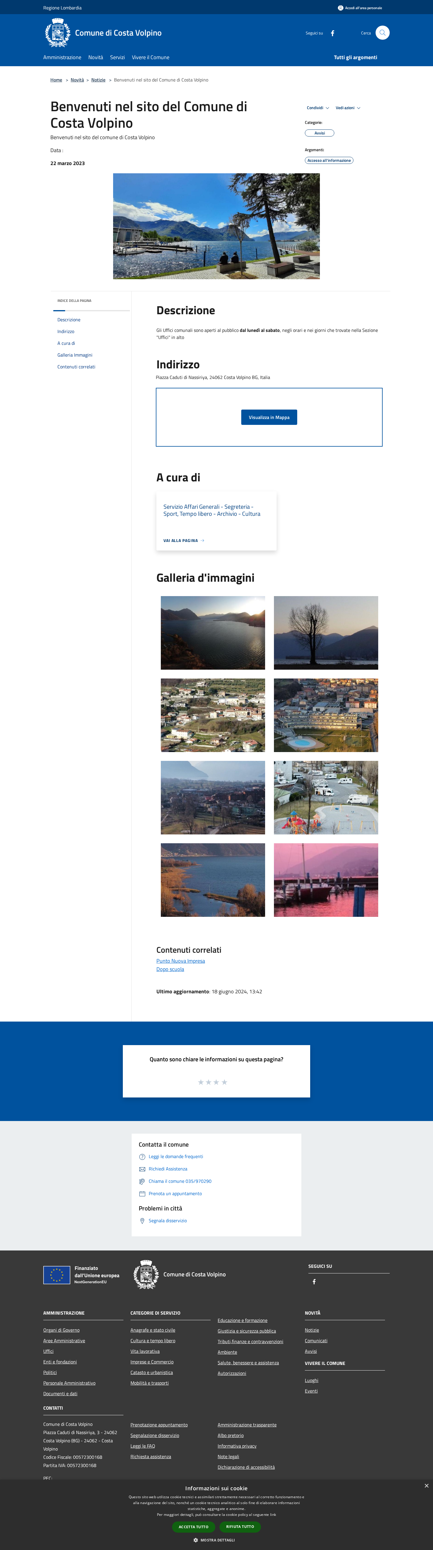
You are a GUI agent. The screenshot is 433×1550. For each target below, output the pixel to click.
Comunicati (316, 1340)
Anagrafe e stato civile (152, 1329)
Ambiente (227, 1352)
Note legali (228, 1456)
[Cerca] (383, 33)
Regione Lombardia (62, 7)
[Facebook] (330, 32)
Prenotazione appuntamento (159, 1424)
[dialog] (216, 1515)
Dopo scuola (170, 969)
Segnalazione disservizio (154, 1435)
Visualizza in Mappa (269, 417)
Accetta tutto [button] (194, 1526)
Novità (77, 79)
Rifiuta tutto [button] (240, 1526)
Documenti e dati (60, 1393)
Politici (50, 1372)
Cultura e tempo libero (152, 1340)
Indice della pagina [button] (74, 300)
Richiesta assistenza (150, 1456)
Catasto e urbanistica (151, 1372)
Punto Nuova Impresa (180, 961)
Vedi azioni (345, 107)
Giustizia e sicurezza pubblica (247, 1330)
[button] (216, 1540)
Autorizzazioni (232, 1373)
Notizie (98, 79)
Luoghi (311, 1380)
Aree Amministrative (64, 1340)
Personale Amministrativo (69, 1382)
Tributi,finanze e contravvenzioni (250, 1341)
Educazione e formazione (242, 1320)
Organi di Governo (61, 1329)
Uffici (48, 1351)
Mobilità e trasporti (149, 1382)
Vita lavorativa (145, 1351)
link (273, 1514)
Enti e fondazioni (60, 1361)
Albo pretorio (231, 1435)
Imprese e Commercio (151, 1361)
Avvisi (311, 1351)
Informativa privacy (237, 1445)
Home (56, 79)
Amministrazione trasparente (247, 1424)
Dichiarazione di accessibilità (246, 1467)
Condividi (315, 107)
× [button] (426, 1486)
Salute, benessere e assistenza (248, 1362)
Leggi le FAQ (142, 1445)
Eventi (311, 1390)
